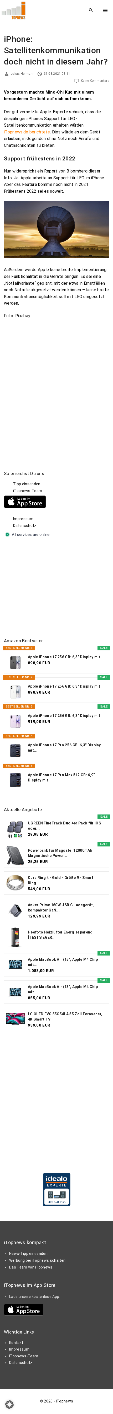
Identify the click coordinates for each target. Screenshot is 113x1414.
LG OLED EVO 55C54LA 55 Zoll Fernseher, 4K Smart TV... (65, 1016)
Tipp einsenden (26, 484)
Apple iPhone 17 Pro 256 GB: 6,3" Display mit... (64, 747)
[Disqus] (56, 388)
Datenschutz (25, 525)
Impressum (23, 519)
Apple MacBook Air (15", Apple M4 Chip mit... (63, 962)
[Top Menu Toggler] (105, 10)
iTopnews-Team (27, 491)
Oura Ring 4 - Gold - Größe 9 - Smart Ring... (61, 880)
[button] (9, 1404)
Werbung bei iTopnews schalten (37, 1260)
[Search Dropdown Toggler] (91, 10)
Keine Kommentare (95, 81)
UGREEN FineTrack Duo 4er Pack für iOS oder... (64, 825)
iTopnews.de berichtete (27, 131)
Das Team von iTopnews (31, 1267)
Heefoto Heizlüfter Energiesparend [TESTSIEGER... (60, 935)
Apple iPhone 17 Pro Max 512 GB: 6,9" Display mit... (61, 777)
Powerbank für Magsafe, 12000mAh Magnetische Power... (60, 853)
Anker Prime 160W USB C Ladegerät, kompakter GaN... (61, 907)
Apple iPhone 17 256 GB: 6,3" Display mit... (66, 657)
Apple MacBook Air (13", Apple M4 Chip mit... (63, 989)
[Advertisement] (43, 588)
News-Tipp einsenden (28, 1253)
